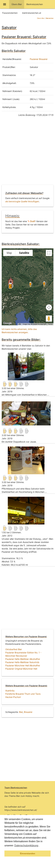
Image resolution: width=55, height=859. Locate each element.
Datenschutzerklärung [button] (26, 845)
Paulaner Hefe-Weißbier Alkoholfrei (22, 659)
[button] (40, 845)
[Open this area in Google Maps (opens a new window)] (7, 323)
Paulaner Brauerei (38, 59)
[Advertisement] (27, 153)
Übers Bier (40, 18)
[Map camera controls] (49, 307)
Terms (50, 324)
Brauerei (28, 712)
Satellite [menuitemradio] (24, 252)
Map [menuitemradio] (9, 252)
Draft (32, 221)
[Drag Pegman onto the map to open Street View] (49, 318)
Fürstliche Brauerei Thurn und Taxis (22, 693)
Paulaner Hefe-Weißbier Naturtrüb (22, 662)
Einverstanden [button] (27, 853)
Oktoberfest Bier (13, 649)
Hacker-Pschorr (13, 697)
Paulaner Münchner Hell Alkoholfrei (22, 665)
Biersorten (49, 18)
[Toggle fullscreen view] (49, 253)
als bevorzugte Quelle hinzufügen (22, 201)
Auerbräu (10, 690)
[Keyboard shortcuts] (19, 324)
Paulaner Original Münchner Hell (21, 668)
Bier (21, 712)
